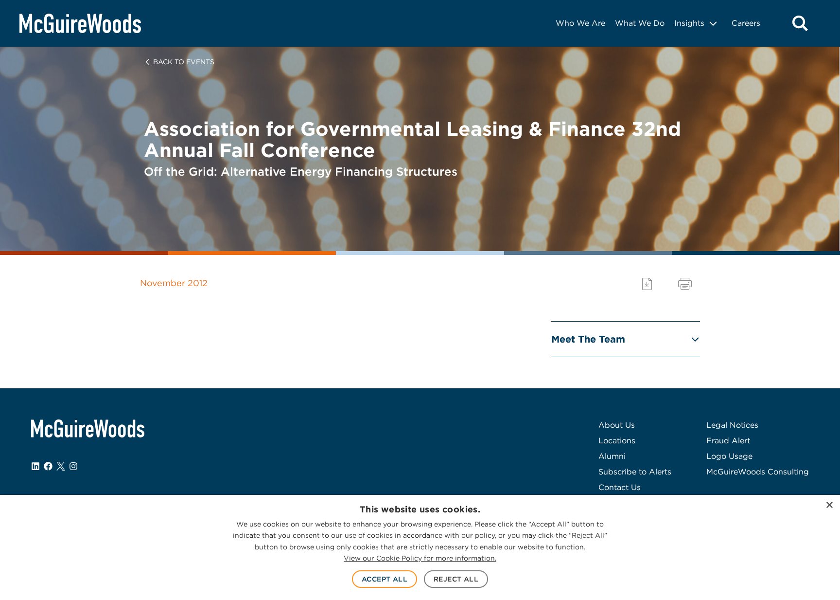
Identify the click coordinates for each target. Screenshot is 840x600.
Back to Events (183, 62)
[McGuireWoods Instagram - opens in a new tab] (73, 466)
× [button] (829, 505)
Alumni (612, 456)
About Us (616, 425)
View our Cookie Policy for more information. (420, 558)
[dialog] (420, 547)
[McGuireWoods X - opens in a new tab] (60, 466)
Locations (616, 440)
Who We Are (580, 23)
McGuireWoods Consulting (757, 471)
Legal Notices (732, 425)
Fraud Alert (728, 440)
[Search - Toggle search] (800, 23)
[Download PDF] (647, 284)
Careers (746, 23)
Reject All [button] (456, 579)
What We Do (640, 23)
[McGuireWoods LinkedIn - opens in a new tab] (35, 466)
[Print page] (685, 284)
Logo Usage (729, 456)
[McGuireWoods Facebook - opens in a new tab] (48, 466)
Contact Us (619, 487)
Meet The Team (588, 339)
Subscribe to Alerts (634, 471)
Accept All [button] (384, 579)
